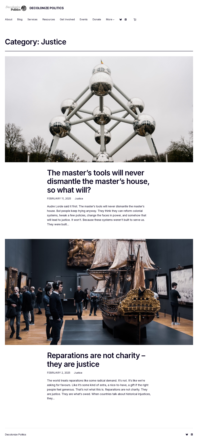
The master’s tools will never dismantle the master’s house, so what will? (98, 181)
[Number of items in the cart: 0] (135, 19)
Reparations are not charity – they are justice (96, 359)
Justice (79, 198)
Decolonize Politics (47, 8)
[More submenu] (113, 19)
